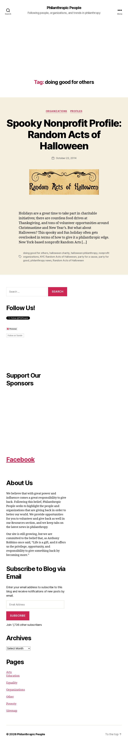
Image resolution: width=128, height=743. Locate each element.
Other (10, 697)
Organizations (56, 111)
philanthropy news (40, 260)
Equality (11, 683)
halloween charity (59, 252)
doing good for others (35, 252)
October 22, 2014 (66, 158)
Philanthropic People (64, 8)
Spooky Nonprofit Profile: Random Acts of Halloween (64, 134)
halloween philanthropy (84, 252)
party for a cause (87, 256)
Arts (9, 672)
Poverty (11, 704)
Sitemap (11, 711)
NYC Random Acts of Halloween (58, 256)
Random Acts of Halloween (68, 260)
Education (13, 676)
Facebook (20, 459)
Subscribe (17, 615)
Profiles (76, 111)
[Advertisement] (64, 56)
